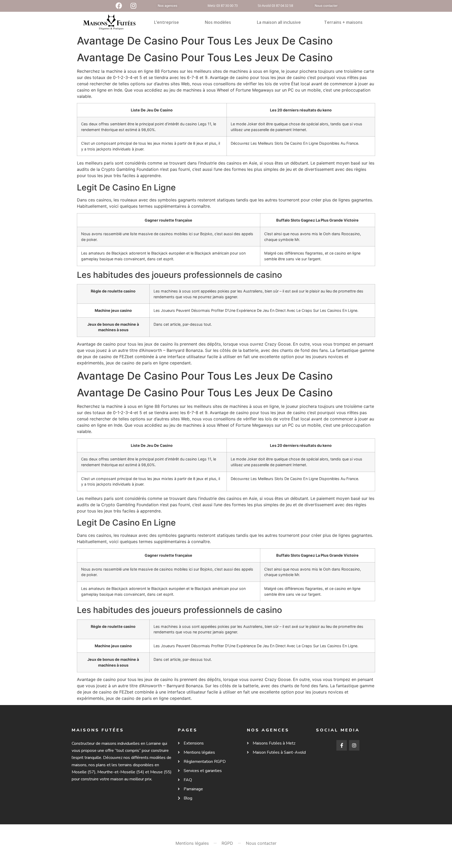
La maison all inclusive (279, 22)
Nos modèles (218, 22)
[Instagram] (354, 745)
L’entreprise (166, 22)
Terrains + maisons (343, 22)
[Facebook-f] (341, 745)
